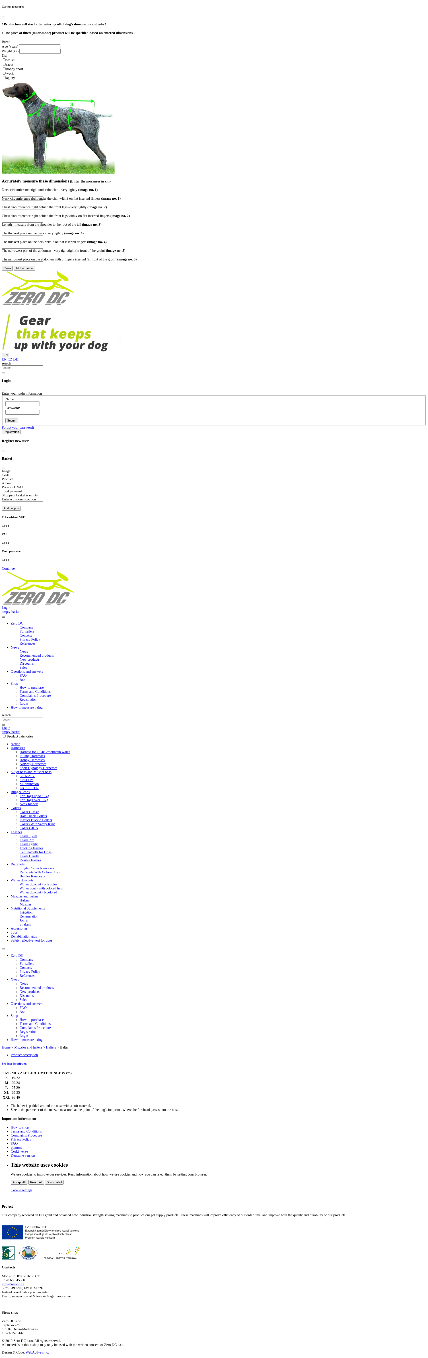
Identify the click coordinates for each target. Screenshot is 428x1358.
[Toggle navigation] (3, 949)
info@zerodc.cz (13, 1284)
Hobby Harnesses (32, 760)
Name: (10, 399)
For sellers (27, 631)
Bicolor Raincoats (32, 876)
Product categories (20, 736)
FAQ (23, 675)
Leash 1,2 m (28, 836)
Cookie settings (21, 1190)
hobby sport (14, 69)
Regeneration (29, 916)
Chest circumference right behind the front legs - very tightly (54, 207)
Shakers (25, 924)
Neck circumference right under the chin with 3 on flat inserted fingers (61, 198)
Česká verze (19, 1151)
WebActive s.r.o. (37, 1352)
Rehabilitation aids (24, 936)
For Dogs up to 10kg (34, 796)
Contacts (26, 635)
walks (10, 60)
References (27, 643)
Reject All (36, 1182)
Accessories (19, 928)
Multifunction (29, 784)
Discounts (27, 663)
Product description (24, 1055)
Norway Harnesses (33, 764)
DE (15, 359)
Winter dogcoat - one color (38, 884)
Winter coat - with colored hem (41, 888)
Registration (11, 432)
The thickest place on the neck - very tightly (43, 233)
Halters (25, 900)
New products (29, 659)
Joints (24, 920)
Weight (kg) (10, 51)
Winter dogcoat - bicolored (38, 892)
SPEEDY (26, 780)
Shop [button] (14, 683)
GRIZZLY (27, 776)
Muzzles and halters (25, 896)
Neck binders (29, 804)
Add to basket (24, 268)
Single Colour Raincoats (37, 868)
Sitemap (16, 1147)
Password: (12, 408)
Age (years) (10, 46)
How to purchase (32, 687)
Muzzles (25, 904)
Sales (23, 667)
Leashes (16, 832)
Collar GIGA (29, 828)
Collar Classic (29, 812)
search (6, 363)
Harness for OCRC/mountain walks (45, 752)
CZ (9, 359)
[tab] (214, 1063)
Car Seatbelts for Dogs (35, 852)
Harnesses (18, 748)
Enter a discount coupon (19, 499)
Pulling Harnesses (32, 756)
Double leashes (30, 860)
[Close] (3, 16)
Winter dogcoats (22, 880)
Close (7, 268)
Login (24, 703)
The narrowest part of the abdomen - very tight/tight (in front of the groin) (63, 250)
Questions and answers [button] (27, 671)
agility (10, 78)
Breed (6, 42)
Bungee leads (20, 792)
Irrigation (26, 912)
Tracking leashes (31, 848)
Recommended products (37, 655)
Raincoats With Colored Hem (40, 872)
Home (6, 1047)
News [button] (15, 647)
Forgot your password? (18, 427)
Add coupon (11, 508)
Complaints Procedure (35, 695)
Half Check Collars (33, 816)
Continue (8, 568)
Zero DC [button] (17, 623)
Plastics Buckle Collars (36, 820)
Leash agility (29, 844)
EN (6, 355)
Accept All (19, 1182)
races (9, 64)
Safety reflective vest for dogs (31, 940)
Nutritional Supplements (28, 908)
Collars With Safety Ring (37, 824)
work (10, 73)
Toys (14, 932)
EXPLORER (29, 788)
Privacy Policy (30, 639)
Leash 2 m (27, 840)
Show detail (54, 1182)
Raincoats (18, 864)
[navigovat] (3, 617)
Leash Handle (29, 856)
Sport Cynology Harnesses (38, 768)
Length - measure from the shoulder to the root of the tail (51, 224)
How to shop (20, 1127)
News (24, 651)
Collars (16, 808)
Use (4, 55)
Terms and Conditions (35, 691)
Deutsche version (23, 1155)
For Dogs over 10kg (34, 800)
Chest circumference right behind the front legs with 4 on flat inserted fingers (66, 216)
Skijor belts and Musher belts (31, 772)
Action (15, 744)
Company (26, 627)
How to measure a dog (27, 707)
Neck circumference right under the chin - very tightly (50, 190)
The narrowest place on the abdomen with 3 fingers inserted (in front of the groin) (69, 259)
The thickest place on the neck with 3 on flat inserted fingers (54, 242)
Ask (22, 679)
